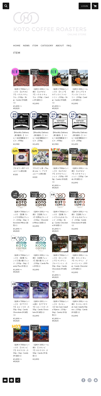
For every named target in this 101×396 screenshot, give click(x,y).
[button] (84, 6)
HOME (16, 45)
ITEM (35, 45)
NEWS (26, 45)
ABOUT (60, 45)
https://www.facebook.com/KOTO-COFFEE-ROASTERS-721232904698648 (83, 380)
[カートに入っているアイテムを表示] (95, 6)
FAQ (69, 45)
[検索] (6, 6)
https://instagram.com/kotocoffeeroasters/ (90, 380)
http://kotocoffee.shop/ (96, 380)
